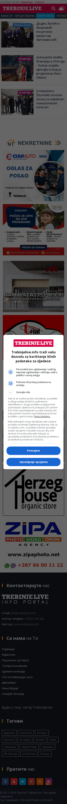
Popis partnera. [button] (42, 416)
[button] (33, 392)
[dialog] (33, 402)
